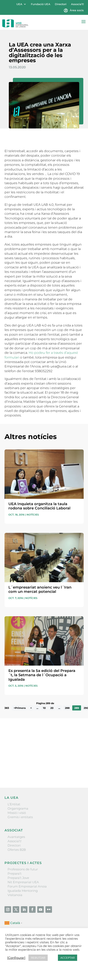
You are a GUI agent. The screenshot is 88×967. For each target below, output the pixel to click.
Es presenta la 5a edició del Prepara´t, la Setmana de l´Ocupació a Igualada (41, 675)
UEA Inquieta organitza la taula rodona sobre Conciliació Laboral (39, 506)
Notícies (33, 514)
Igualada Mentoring (23, 891)
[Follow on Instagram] (8, 909)
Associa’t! (77, 4)
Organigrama (18, 808)
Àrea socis (77, 10)
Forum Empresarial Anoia (27, 886)
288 (67, 707)
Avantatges (16, 837)
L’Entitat (14, 804)
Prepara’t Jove (18, 878)
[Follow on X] (16, 909)
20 (51, 707)
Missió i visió (17, 813)
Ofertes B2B (17, 850)
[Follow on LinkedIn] (24, 909)
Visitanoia (15, 895)
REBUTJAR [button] (38, 957)
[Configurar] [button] (16, 958)
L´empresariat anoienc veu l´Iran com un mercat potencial (39, 589)
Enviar (74, 770)
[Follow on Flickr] (48, 909)
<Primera (20, 707)
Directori (61, 4)
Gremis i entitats (20, 817)
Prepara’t (14, 873)
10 (44, 707)
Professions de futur (23, 869)
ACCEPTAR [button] (67, 957)
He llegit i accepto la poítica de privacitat (34, 763)
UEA (19, 4)
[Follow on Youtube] (40, 909)
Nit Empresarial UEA (23, 882)
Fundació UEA (40, 4)
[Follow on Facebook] (32, 909)
